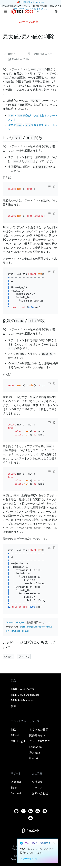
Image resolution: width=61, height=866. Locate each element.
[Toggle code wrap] (49, 186)
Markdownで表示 (21, 59)
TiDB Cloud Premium (33, 2)
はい (10, 656)
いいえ (25, 656)
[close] (54, 843)
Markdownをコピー (42, 53)
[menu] (5, 11)
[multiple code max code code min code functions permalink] (47, 321)
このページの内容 (28, 21)
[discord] (30, 818)
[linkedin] (30, 811)
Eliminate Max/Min (15, 622)
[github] (16, 811)
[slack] (37, 811)
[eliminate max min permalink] (5, 43)
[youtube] (44, 811)
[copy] (54, 186)
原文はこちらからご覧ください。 (30, 9)
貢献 (10, 53)
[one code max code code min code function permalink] (45, 138)
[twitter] (23, 811)
